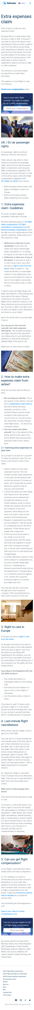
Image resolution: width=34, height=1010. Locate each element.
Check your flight (17, 930)
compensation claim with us (20, 404)
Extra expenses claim (9, 979)
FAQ (4, 989)
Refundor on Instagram (21, 1000)
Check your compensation (12, 89)
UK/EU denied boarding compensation (14, 976)
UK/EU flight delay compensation (13, 971)
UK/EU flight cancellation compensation (15, 973)
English (23, 3)
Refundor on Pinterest (16, 1000)
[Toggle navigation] (30, 3)
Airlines (5, 981)
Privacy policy (7, 995)
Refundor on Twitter (30, 1000)
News (4, 987)
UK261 (16, 181)
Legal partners (7, 992)
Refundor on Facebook (25, 1000)
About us (6, 984)
